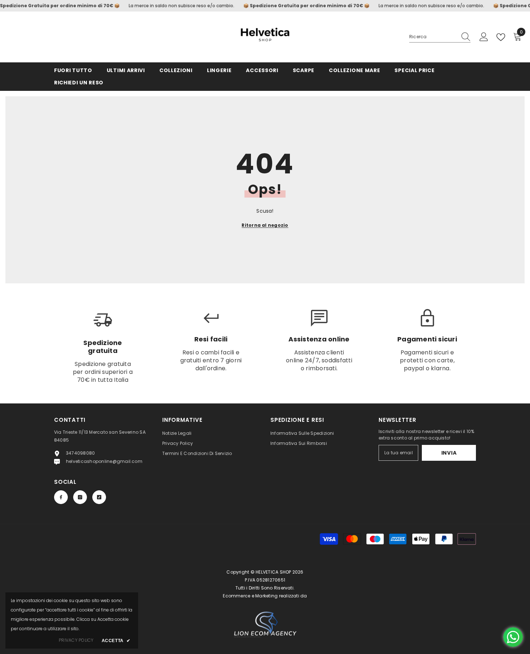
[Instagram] (80, 497)
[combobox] (433, 36)
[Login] (484, 37)
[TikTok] (99, 497)
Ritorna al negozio (265, 225)
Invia (449, 452)
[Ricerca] (440, 37)
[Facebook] (61, 497)
